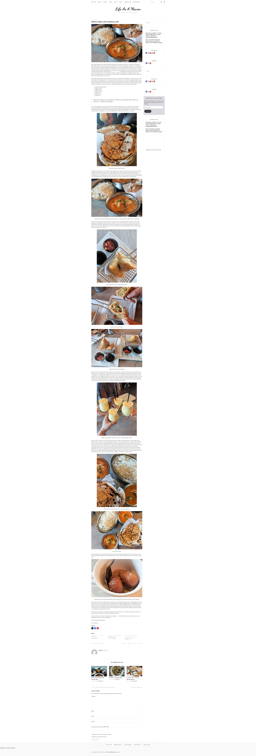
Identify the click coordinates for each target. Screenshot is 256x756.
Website (93, 721)
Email (92, 716)
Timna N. (102, 643)
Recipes (99, 1)
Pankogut (117, 752)
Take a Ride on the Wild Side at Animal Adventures (104, 687)
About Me (93, 1)
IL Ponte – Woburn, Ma (115, 677)
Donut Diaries (136, 1)
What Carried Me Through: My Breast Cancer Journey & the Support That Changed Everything (154, 41)
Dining (115, 1)
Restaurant (95, 19)
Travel (110, 1)
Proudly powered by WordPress (98, 752)
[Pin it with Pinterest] (150, 63)
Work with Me (127, 1)
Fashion (105, 1)
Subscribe (148, 111)
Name (92, 711)
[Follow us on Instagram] (154, 53)
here (117, 616)
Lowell (121, 1)
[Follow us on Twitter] (148, 53)
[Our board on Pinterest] (150, 53)
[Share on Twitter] (148, 63)
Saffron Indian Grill (115, 71)
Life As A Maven (128, 9)
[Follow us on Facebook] (146, 53)
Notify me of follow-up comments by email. (101, 734)
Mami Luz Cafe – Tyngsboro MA (115, 635)
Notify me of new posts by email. (99, 736)
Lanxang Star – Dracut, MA (97, 635)
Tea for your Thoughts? (136, 687)
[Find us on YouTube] (152, 53)
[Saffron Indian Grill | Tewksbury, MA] (116, 61)
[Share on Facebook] (146, 63)
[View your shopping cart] (164, 2)
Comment (93, 696)
